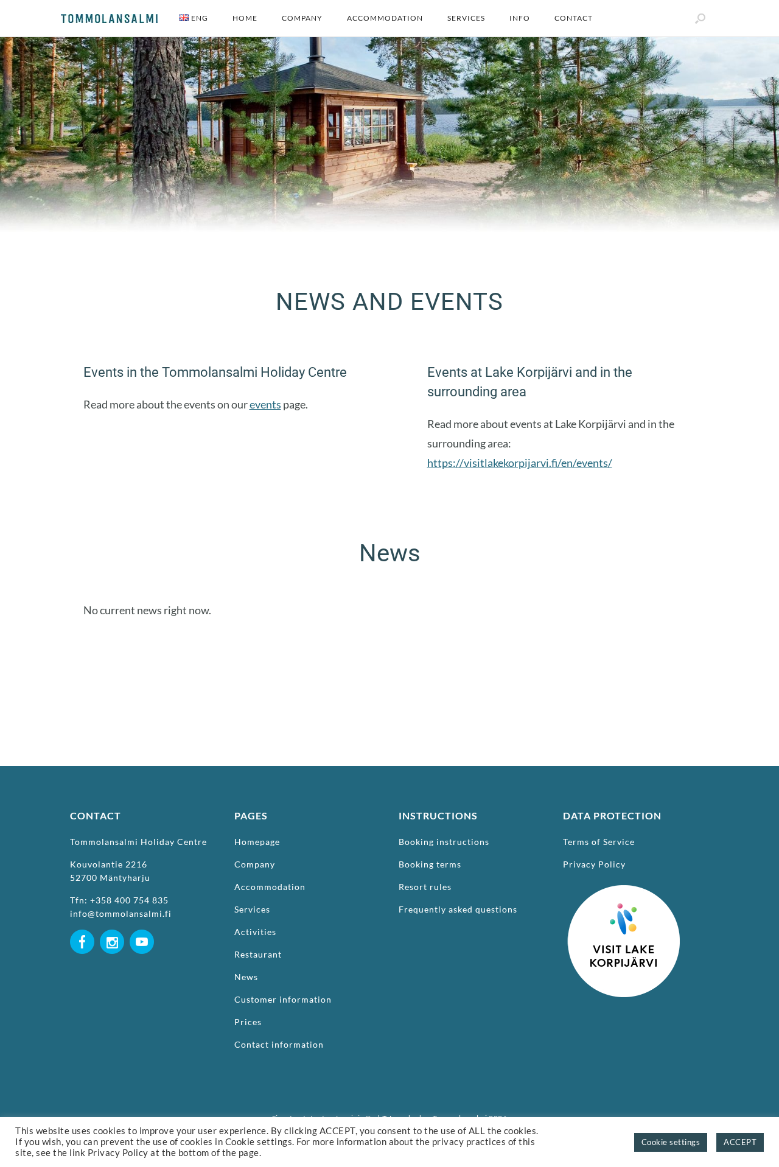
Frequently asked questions (458, 909)
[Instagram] (112, 967)
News (246, 977)
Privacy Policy (594, 864)
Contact (573, 18)
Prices (248, 1022)
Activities (255, 932)
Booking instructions (444, 841)
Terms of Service (599, 841)
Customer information (283, 999)
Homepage (257, 841)
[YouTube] (142, 967)
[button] (700, 18)
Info (519, 18)
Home (244, 18)
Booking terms (430, 864)
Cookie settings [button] (670, 1142)
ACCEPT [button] (740, 1142)
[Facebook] (82, 967)
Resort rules (425, 886)
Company (302, 18)
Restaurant (258, 954)
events (265, 404)
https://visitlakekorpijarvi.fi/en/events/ (519, 462)
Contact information (279, 1044)
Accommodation (385, 18)
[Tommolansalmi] (109, 18)
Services (466, 18)
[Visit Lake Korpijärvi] (624, 1015)
